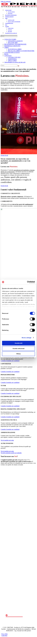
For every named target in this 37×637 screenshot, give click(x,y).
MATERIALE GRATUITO (12, 46)
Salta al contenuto (6, 1)
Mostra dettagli (26, 337)
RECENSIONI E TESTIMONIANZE (15, 44)
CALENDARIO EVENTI (12, 52)
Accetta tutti (18, 343)
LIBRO (6, 47)
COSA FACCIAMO (10, 39)
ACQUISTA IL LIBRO (15, 49)
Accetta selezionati (18, 348)
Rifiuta (18, 354)
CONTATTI (7, 55)
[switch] (32, 319)
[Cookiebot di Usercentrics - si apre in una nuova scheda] (27, 282)
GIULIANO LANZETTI (15, 41)
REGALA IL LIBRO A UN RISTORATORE (21, 51)
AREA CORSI (12, 60)
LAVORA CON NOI (14, 57)
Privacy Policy (4, 633)
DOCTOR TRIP (13, 42)
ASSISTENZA (12, 59)
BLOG (6, 54)
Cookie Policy (4, 635)
